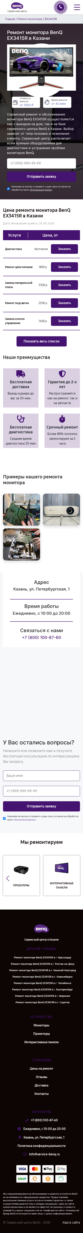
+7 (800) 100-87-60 (41, 637)
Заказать (64, 249)
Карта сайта (71, 1222)
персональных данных (41, 190)
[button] (7, 878)
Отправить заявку (41, 176)
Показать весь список (42, 341)
